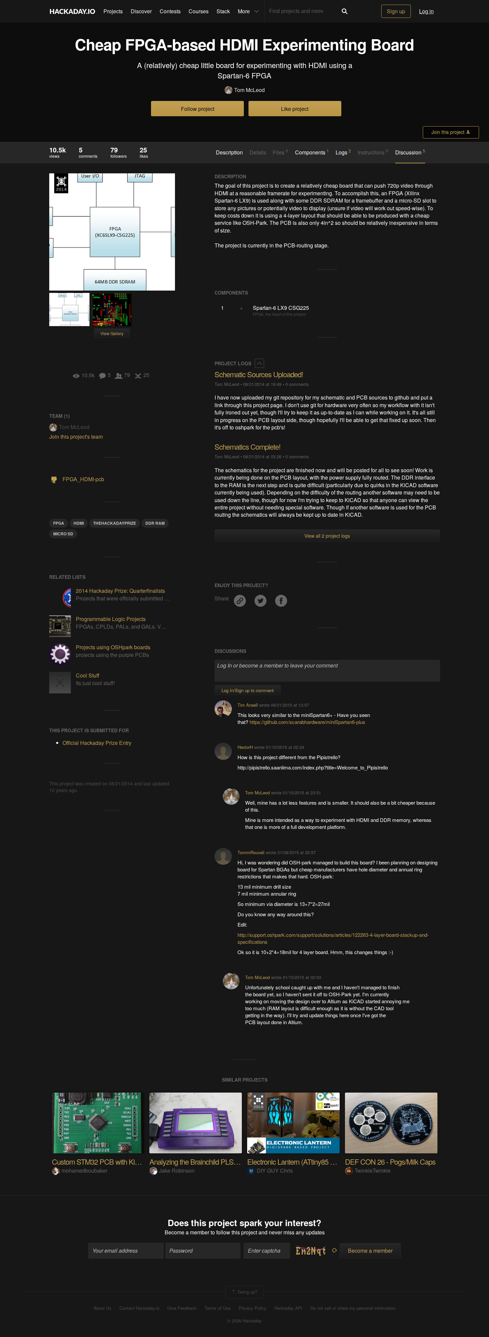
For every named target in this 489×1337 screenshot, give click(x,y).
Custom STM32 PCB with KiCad (99, 1161)
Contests (170, 11)
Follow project (197, 109)
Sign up (396, 11)
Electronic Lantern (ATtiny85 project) (299, 1161)
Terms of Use (218, 1308)
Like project (294, 109)
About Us (102, 1308)
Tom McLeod (249, 90)
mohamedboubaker (84, 1170)
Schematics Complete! (247, 446)
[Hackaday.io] (72, 11)
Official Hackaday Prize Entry (61, 183)
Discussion (410, 152)
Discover (141, 11)
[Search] (344, 11)
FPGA (58, 523)
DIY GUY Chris (275, 1170)
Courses (199, 11)
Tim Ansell (248, 705)
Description (229, 152)
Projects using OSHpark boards (113, 647)
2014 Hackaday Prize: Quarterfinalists (120, 590)
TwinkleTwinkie (373, 1170)
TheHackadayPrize (114, 523)
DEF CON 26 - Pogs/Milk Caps (390, 1161)
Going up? (246, 1292)
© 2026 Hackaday (244, 1321)
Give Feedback (182, 1308)
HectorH (245, 747)
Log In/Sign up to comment (248, 690)
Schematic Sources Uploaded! (259, 374)
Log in (426, 11)
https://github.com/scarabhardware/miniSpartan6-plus (307, 721)
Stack (223, 11)
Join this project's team (76, 436)
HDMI (79, 523)
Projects (113, 11)
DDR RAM (155, 523)
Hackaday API (288, 1308)
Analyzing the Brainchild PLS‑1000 (199, 1161)
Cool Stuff (87, 675)
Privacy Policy (252, 1308)
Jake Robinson (177, 1170)
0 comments (297, 384)
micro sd (63, 534)
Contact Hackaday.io (139, 1308)
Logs (343, 152)
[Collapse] (259, 363)
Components (312, 152)
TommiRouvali (251, 852)
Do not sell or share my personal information (353, 1308)
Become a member (187, 1232)
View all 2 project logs (327, 535)
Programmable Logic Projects (111, 619)
